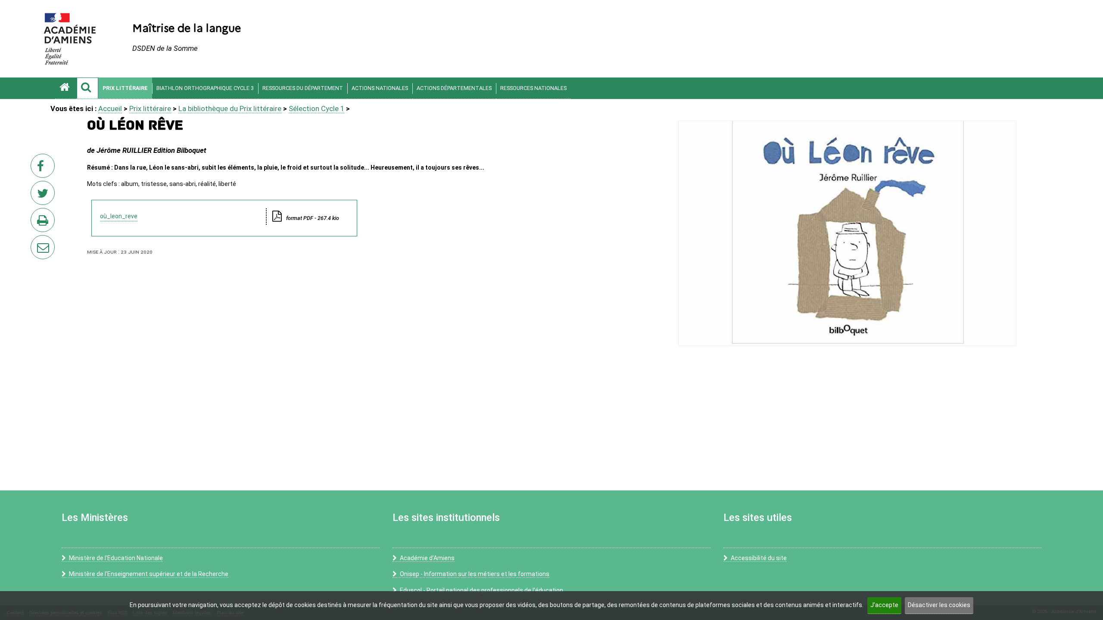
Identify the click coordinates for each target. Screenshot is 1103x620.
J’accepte (884, 604)
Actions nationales (380, 88)
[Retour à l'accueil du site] (66, 88)
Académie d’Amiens (427, 558)
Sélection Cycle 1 (316, 108)
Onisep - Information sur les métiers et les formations (474, 573)
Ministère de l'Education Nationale (116, 558)
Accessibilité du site (759, 558)
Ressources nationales (533, 88)
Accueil (110, 108)
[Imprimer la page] (44, 222)
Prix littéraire (125, 88)
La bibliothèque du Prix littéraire (229, 108)
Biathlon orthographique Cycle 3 (205, 88)
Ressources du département (302, 88)
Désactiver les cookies (939, 604)
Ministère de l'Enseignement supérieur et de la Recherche (148, 573)
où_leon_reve (118, 216)
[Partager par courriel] (37, 242)
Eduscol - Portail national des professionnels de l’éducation (481, 590)
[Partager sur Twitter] (44, 195)
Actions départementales (454, 88)
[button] (87, 88)
